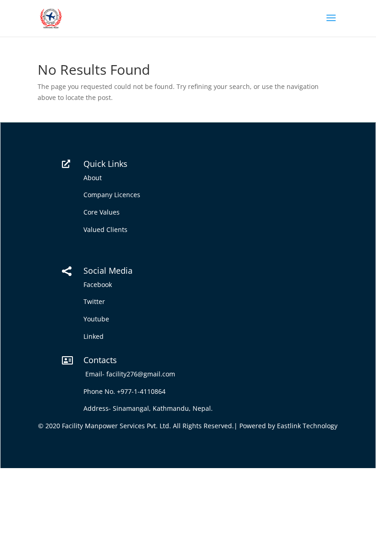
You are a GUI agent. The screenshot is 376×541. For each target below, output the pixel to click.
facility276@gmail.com (142, 374)
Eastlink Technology (307, 425)
